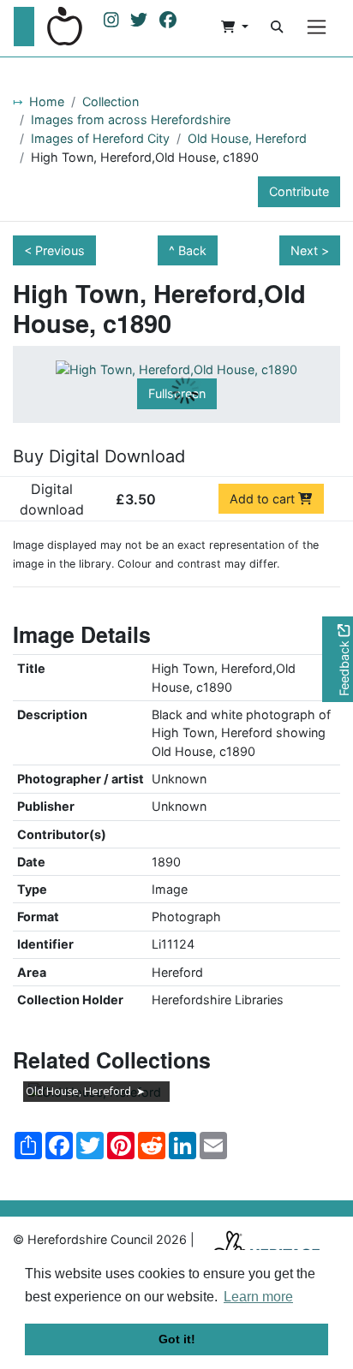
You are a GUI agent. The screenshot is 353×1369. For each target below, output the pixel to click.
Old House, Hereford (247, 138)
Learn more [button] (258, 1296)
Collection (110, 101)
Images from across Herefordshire (130, 119)
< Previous (54, 250)
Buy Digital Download (99, 456)
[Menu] (316, 27)
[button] (235, 26)
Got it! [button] (177, 1339)
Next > (309, 250)
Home (46, 101)
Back (192, 250)
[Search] (277, 26)
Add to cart (264, 498)
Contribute (299, 191)
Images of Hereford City (100, 138)
